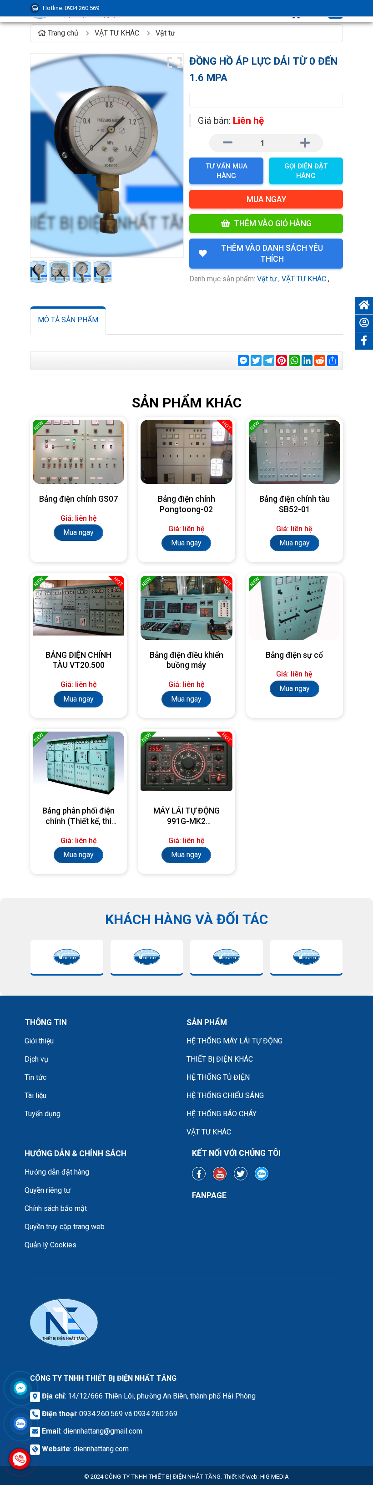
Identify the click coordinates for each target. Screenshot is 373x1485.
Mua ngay (266, 199)
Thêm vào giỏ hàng (273, 223)
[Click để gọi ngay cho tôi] (19, 1458)
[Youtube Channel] (220, 1173)
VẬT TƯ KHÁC (304, 279)
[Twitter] (240, 1173)
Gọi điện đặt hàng (306, 171)
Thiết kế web (240, 1476)
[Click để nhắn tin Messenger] (20, 1388)
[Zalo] (261, 1173)
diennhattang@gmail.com (102, 1431)
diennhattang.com (101, 1448)
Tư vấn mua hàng (226, 171)
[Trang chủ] (364, 305)
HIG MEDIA (274, 1476)
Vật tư (267, 279)
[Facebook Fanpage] (199, 1173)
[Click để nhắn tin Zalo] (20, 1423)
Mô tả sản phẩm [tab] (68, 319)
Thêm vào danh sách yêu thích (272, 254)
